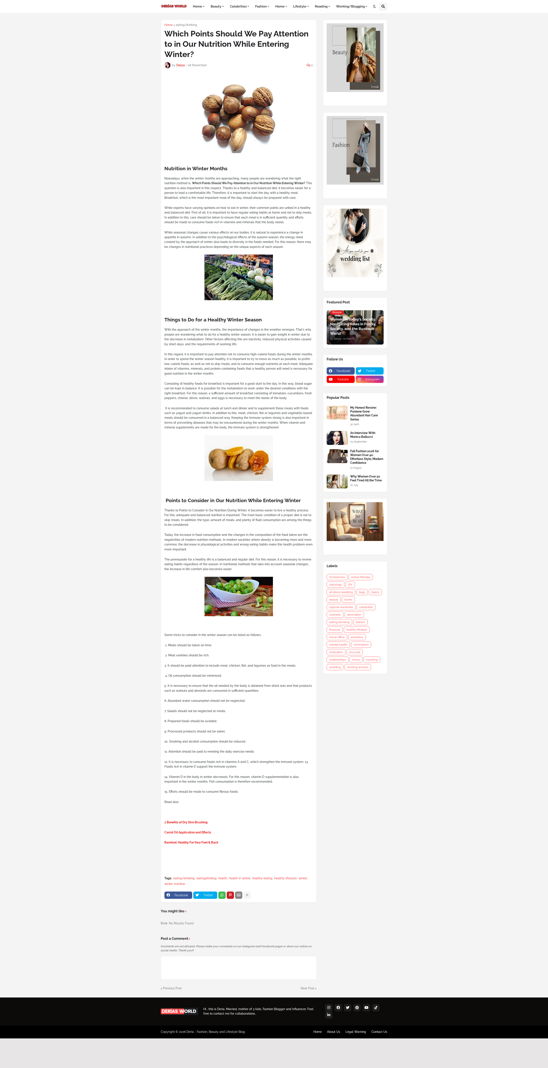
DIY (350, 584)
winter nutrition (174, 884)
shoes (356, 659)
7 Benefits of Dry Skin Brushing (186, 822)
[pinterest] (357, 1007)
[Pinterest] (230, 895)
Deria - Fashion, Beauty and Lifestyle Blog (215, 1031)
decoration (354, 614)
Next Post (307, 988)
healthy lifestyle (285, 878)
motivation (336, 652)
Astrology (335, 584)
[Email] (238, 895)
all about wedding (341, 592)
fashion (360, 622)
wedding (335, 667)
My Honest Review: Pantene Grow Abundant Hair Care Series (364, 413)
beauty (333, 599)
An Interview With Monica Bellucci (362, 434)
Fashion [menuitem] (261, 6)
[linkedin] (328, 1015)
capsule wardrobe (341, 607)
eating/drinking (186, 24)
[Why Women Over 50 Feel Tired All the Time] (337, 481)
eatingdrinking (206, 878)
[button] (374, 7)
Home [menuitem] (197, 6)
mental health (338, 644)
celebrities (366, 607)
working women (357, 667)
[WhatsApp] (222, 895)
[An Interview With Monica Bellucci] (337, 438)
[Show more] (247, 895)
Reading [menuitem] (321, 6)
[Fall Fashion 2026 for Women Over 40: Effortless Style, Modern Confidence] (337, 456)
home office (337, 637)
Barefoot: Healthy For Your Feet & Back (191, 842)
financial (334, 629)
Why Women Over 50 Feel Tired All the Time (366, 478)
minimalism (361, 644)
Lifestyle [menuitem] (299, 6)
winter (303, 878)
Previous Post (172, 988)
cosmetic (335, 614)
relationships (337, 659)
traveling (372, 659)
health (222, 878)
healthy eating (262, 878)
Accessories (337, 577)
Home (168, 24)
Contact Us (379, 1031)
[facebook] (338, 1007)
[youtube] (366, 1007)
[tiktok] (376, 1007)
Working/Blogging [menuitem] (350, 6)
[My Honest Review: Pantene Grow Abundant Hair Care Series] (337, 413)
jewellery (357, 637)
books (348, 599)
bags (362, 592)
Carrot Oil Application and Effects (187, 832)
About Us (333, 1031)
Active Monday (360, 577)
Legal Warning (355, 1031)
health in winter (239, 878)
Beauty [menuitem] (216, 6)
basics (375, 592)
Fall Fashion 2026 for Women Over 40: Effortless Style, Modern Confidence (366, 457)
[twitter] (347, 1007)
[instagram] (328, 1007)
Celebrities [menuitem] (238, 6)
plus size (354, 652)
